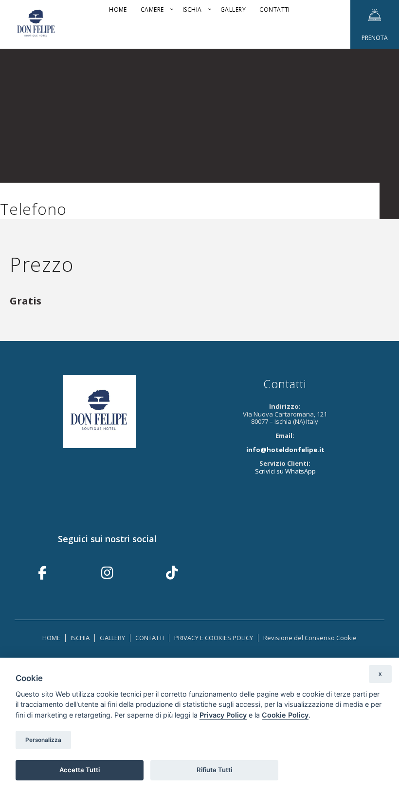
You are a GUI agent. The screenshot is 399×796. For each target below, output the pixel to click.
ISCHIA (80, 637)
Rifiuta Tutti (214, 770)
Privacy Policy (223, 715)
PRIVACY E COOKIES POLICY (213, 637)
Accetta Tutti (79, 770)
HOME (51, 637)
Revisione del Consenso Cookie (310, 637)
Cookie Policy (285, 715)
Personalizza (43, 740)
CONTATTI (149, 637)
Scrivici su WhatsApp (285, 471)
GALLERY (112, 637)
